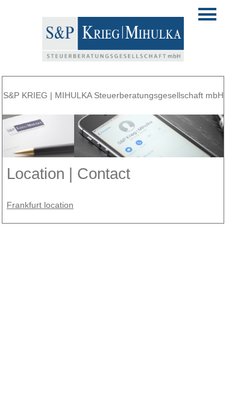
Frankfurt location (40, 205)
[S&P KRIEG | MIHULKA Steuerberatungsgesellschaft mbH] (113, 54)
